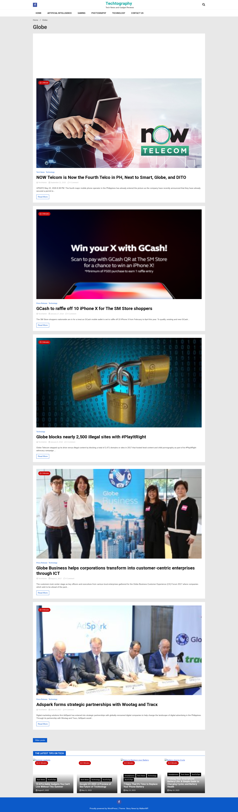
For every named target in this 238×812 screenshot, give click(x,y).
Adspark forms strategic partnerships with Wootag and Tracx (97, 704)
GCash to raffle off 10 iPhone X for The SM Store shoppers (94, 308)
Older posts (40, 740)
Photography (98, 13)
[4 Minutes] (141, 760)
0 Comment (74, 183)
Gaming (81, 13)
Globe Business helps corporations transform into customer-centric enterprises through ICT (115, 570)
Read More (43, 197)
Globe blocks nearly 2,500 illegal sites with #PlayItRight (91, 436)
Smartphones (130, 776)
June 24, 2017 (56, 710)
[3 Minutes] (185, 760)
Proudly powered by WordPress (104, 808)
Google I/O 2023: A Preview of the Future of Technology (95, 785)
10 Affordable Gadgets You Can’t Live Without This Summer (53, 785)
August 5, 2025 (43, 790)
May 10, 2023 (130, 790)
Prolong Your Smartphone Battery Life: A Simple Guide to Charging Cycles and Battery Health (183, 783)
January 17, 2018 (57, 314)
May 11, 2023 (86, 790)
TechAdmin (42, 183)
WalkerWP (143, 808)
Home (38, 13)
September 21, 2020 (58, 183)
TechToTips (52, 780)
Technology (118, 13)
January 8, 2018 (56, 442)
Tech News (40, 172)
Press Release (41, 303)
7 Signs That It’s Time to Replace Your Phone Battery (141, 785)
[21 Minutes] (53, 760)
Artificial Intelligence (59, 13)
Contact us (137, 13)
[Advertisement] (119, 57)
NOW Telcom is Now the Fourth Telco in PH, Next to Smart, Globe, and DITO (111, 177)
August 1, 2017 (56, 579)
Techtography (119, 3)
